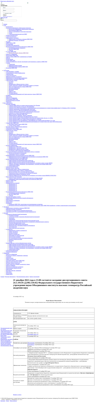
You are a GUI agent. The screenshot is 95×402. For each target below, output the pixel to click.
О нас (4, 25)
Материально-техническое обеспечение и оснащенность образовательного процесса (29, 221)
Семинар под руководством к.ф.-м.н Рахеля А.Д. (20, 113)
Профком (8, 95)
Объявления (6, 253)
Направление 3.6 (13, 190)
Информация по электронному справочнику (16, 78)
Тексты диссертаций (5, 340)
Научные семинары (10, 104)
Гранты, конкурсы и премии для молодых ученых (18, 264)
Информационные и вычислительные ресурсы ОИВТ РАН (20, 155)
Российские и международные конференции (19, 150)
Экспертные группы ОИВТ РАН (14, 129)
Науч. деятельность (7, 103)
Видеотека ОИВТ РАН (11, 68)
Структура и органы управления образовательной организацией (24, 216)
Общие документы (13, 231)
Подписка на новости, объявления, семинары (17, 255)
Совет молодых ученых (11, 80)
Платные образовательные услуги (17, 223)
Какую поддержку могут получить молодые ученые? (21, 171)
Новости (11, 83)
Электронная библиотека (12, 166)
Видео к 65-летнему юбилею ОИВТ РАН (18, 53)
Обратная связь (9, 74)
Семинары (8, 256)
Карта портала (13, 400)
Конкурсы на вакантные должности (14, 266)
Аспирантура (9, 229)
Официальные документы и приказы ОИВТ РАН (20, 39)
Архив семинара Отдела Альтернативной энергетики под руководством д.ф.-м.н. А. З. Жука (31, 118)
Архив (10, 241)
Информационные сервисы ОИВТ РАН (18, 66)
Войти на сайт (4, 17)
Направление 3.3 (13, 186)
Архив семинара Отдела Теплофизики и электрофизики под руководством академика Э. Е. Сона (32, 120)
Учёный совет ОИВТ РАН (12, 123)
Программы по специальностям (16, 235)
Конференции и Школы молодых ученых (19, 84)
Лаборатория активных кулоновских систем (19, 174)
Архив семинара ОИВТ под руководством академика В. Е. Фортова (25, 119)
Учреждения (12, 64)
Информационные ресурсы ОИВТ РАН (18, 158)
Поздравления (9, 44)
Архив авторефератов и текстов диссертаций (6, 342)
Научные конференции (11, 145)
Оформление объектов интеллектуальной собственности (19, 198)
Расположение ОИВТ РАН (15, 30)
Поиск (7, 400)
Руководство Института (11, 35)
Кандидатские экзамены (14, 236)
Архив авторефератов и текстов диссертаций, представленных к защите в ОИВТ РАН (26, 61)
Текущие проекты (13, 93)
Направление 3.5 (13, 189)
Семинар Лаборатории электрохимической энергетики (22, 109)
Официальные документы (12, 37)
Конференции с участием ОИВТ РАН (18, 148)
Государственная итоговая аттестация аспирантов (21, 238)
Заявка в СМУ (12, 91)
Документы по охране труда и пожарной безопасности (19, 210)
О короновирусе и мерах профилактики (15, 73)
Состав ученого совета (14, 125)
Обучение (5, 213)
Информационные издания (15, 65)
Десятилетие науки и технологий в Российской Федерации (23, 173)
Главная (5, 24)
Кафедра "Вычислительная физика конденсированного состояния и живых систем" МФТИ (30, 163)
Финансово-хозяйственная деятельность (18, 224)
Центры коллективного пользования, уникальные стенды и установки (23, 151)
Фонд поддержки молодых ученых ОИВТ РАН (20, 86)
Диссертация (31, 343)
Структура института (11, 36)
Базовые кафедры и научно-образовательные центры (18, 243)
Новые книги (9, 201)
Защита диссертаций (11, 259)
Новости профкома (10, 265)
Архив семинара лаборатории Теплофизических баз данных (23, 116)
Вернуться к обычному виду (7, 1)
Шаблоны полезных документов (16, 40)
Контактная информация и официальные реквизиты (18, 27)
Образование (12, 219)
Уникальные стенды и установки (17, 154)
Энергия (11, 50)
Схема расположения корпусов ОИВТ (18, 34)
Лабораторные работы (14, 165)
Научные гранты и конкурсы (13, 263)
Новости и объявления (11, 54)
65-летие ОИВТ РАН (11, 51)
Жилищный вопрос (13, 89)
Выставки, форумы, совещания (13, 270)
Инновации (9, 203)
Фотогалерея (9, 273)
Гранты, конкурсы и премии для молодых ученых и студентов (23, 85)
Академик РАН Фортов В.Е (12, 45)
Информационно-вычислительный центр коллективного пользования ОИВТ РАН (28, 156)
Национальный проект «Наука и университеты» (17, 169)
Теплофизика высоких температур (17, 48)
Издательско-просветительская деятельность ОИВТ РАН (19, 46)
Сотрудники (6, 70)
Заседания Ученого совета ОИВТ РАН (18, 124)
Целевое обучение (13, 233)
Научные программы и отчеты (13, 196)
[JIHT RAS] (2, 19)
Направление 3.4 (13, 188)
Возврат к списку (17, 394)
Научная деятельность (10, 276)
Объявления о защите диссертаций (6, 337)
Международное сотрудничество (14, 176)
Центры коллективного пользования (17, 153)
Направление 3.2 (13, 185)
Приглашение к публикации (13, 200)
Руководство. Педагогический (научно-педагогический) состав (24, 220)
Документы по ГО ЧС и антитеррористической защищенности (21, 211)
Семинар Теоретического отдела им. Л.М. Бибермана (21, 106)
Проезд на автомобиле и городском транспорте (20, 31)
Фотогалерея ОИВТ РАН (12, 55)
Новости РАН (9, 199)
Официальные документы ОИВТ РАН (15, 79)
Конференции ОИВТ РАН (15, 146)
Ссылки (8, 63)
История (8, 41)
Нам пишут (9, 271)
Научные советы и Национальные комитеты (16, 126)
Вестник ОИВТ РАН (14, 49)
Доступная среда (13, 226)
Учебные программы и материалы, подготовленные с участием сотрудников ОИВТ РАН (30, 164)
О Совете (11, 81)
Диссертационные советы (12, 128)
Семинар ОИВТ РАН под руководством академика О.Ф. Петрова (24, 105)
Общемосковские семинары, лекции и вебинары (20, 115)
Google (10, 32)
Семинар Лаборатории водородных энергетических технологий (24, 111)
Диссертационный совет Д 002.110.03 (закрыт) (6, 331)
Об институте (9, 26)
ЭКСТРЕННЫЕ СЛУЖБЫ (12, 71)
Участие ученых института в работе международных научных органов (26, 178)
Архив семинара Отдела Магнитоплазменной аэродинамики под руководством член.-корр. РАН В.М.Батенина (35, 121)
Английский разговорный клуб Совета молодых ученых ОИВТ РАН (25, 94)
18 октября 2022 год (33, 334)
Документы (6, 206)
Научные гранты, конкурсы (12, 168)
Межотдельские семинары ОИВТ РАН (18, 114)
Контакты (11, 90)
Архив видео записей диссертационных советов (7, 345)
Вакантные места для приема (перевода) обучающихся (22, 225)
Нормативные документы (7, 339)
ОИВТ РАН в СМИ (10, 43)
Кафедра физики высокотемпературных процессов (21, 160)
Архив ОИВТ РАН (10, 60)
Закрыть (2, 4)
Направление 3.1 (13, 184)
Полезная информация (14, 88)
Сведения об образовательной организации (16, 214)
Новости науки (9, 181)
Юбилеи (8, 58)
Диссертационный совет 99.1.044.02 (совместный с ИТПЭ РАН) (7, 334)
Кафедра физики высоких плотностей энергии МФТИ (22, 161)
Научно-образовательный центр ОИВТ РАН (16, 159)
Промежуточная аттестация (15, 239)
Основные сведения (13, 215)
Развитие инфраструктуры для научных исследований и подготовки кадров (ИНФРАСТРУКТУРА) (32, 175)
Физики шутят (9, 59)
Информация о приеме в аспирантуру (18, 230)
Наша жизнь (9, 96)
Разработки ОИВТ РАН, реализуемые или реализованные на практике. (26, 204)
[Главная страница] (27, 3)
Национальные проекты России (13, 268)
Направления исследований (12, 183)
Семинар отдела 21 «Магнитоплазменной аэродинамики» (22, 110)
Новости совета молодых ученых (14, 261)
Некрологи (8, 101)
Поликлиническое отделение (13, 100)
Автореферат (31, 344)
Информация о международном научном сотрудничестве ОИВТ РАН (25, 179)
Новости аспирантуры (14, 234)
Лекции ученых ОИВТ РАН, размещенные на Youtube (19, 56)
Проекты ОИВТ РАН (11, 180)
